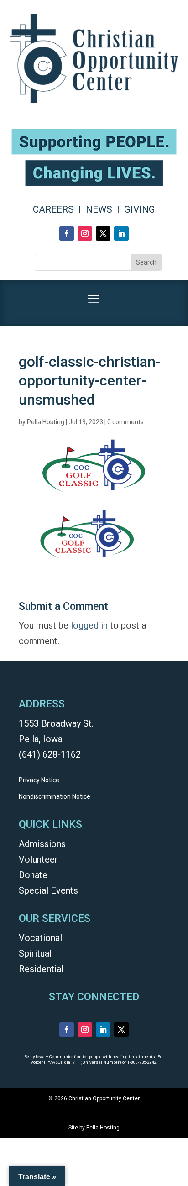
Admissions (42, 843)
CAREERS (53, 209)
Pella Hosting (45, 422)
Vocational (40, 937)
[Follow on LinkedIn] (121, 233)
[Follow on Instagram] (85, 233)
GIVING (139, 209)
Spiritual (35, 953)
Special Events (48, 890)
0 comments (125, 422)
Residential (41, 968)
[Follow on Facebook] (66, 233)
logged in (89, 625)
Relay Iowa (34, 1056)
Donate (33, 874)
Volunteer (38, 859)
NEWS (99, 209)
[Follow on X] (103, 233)
